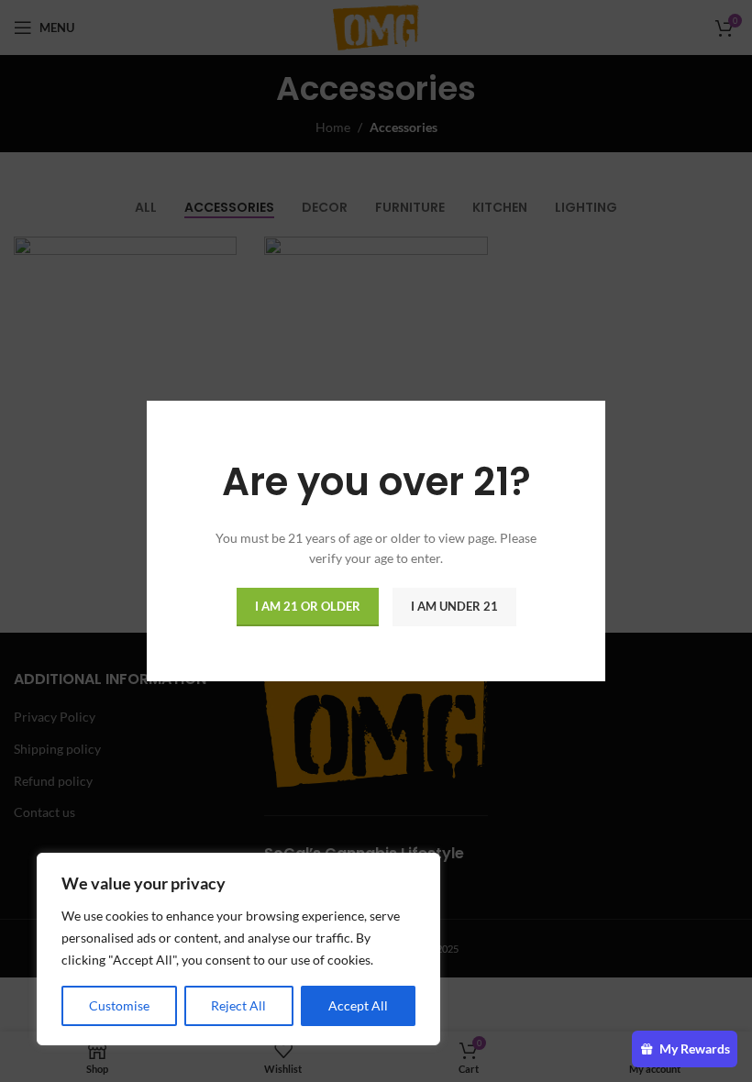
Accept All (358, 1005)
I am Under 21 (454, 606)
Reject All (238, 1005)
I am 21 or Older (307, 606)
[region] (238, 949)
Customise (119, 1005)
